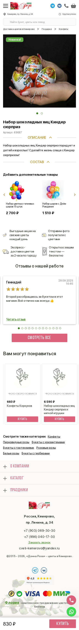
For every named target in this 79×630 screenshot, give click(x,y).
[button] (37, 113)
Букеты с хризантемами (48, 442)
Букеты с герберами (36, 453)
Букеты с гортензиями (18, 448)
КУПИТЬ (22, 419)
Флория (12, 603)
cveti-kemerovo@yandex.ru (39, 548)
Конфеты (54, 436)
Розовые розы (46, 448)
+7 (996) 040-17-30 (39, 537)
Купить (62, 624)
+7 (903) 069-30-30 (39, 530)
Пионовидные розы (16, 442)
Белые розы (11, 453)
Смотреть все (39, 338)
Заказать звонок (39, 542)
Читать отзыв (16, 319)
